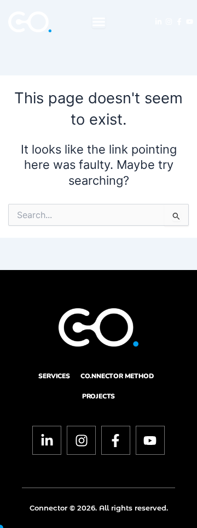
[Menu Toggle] (99, 21)
